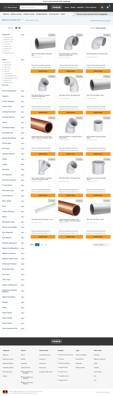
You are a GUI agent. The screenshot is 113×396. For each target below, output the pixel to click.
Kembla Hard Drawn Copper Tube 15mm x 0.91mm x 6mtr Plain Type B (42, 137)
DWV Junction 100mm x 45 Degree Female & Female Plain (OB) (42, 178)
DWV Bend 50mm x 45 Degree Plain (69, 178)
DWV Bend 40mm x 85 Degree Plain (69, 95)
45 (46, 244)
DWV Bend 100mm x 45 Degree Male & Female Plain (70, 137)
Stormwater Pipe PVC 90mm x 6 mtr (42, 219)
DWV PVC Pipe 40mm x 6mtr (95, 219)
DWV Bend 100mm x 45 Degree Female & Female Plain (41, 96)
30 (41, 244)
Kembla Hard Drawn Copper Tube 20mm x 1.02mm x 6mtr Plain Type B (69, 220)
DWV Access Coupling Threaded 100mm (96, 178)
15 (37, 244)
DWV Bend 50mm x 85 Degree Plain (97, 53)
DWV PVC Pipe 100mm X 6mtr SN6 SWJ (42, 54)
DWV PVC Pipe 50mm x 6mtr (95, 95)
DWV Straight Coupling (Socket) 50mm (96, 137)
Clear (22, 34)
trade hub (67, 1)
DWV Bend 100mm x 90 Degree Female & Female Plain (68, 54)
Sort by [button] (98, 28)
